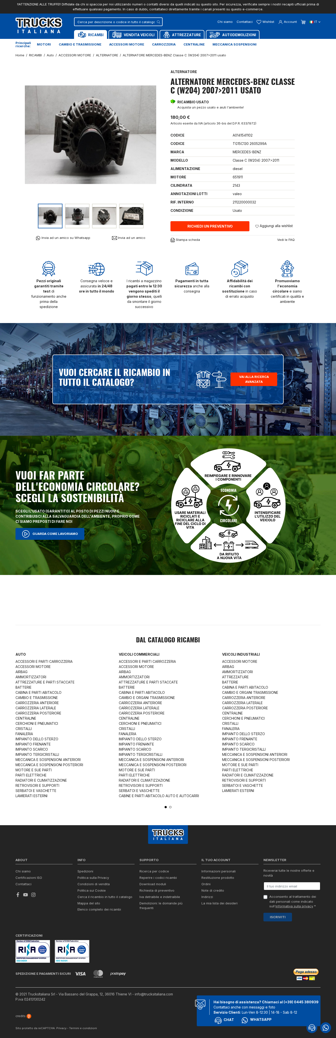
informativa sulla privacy (294, 906)
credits (20, 1016)
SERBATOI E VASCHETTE (35, 791)
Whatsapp (261, 1019)
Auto (20, 654)
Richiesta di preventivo (156, 890)
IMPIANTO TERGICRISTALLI (37, 754)
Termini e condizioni (83, 1028)
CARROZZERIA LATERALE (35, 708)
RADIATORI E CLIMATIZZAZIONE (41, 780)
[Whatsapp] (325, 1027)
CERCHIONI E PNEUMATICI (36, 723)
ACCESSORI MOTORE (33, 667)
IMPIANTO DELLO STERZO (36, 739)
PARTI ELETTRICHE (30, 775)
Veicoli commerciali (139, 654)
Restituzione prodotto (217, 878)
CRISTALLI (23, 729)
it (315, 22)
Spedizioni (85, 871)
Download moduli (152, 884)
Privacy (61, 1028)
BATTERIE (23, 687)
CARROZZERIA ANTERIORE (37, 703)
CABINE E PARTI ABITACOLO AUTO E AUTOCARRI (159, 796)
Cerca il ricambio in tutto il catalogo (104, 897)
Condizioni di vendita (93, 884)
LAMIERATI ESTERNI (31, 796)
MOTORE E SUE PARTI (33, 770)
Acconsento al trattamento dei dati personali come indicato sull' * (292, 901)
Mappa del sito (88, 903)
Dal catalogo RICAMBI (168, 640)
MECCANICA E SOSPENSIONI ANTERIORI (48, 760)
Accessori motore (126, 44)
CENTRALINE (25, 718)
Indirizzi (207, 897)
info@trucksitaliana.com (154, 994)
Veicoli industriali (241, 654)
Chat (229, 1020)
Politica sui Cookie (91, 890)
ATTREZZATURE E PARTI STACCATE (45, 682)
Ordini (206, 884)
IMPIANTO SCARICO (31, 749)
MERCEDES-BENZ (247, 152)
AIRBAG (21, 672)
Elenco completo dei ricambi (99, 909)
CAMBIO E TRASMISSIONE (36, 698)
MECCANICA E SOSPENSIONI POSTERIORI (49, 765)
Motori (44, 44)
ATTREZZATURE (235, 677)
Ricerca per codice (154, 871)
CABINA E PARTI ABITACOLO (38, 692)
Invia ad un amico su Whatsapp (65, 238)
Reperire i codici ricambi (158, 878)
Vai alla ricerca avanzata (254, 379)
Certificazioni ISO (28, 878)
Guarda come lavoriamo (55, 534)
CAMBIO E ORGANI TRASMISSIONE (147, 698)
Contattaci (245, 22)
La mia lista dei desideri (219, 903)
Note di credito (212, 890)
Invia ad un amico (131, 238)
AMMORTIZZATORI (30, 677)
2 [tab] (170, 807)
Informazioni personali (218, 871)
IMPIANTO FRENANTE (33, 744)
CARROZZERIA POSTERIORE (38, 713)
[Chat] (311, 1027)
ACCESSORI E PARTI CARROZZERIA (44, 661)
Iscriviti (278, 917)
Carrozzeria (164, 44)
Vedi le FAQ (286, 240)
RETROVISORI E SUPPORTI (37, 785)
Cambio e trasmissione (80, 44)
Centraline (194, 44)
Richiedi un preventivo (210, 226)
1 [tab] (165, 807)
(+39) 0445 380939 (301, 1002)
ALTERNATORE (183, 72)
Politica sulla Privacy (93, 878)
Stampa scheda (187, 240)
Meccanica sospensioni (235, 44)
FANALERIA (24, 734)
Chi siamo (225, 22)
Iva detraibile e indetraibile (159, 897)
